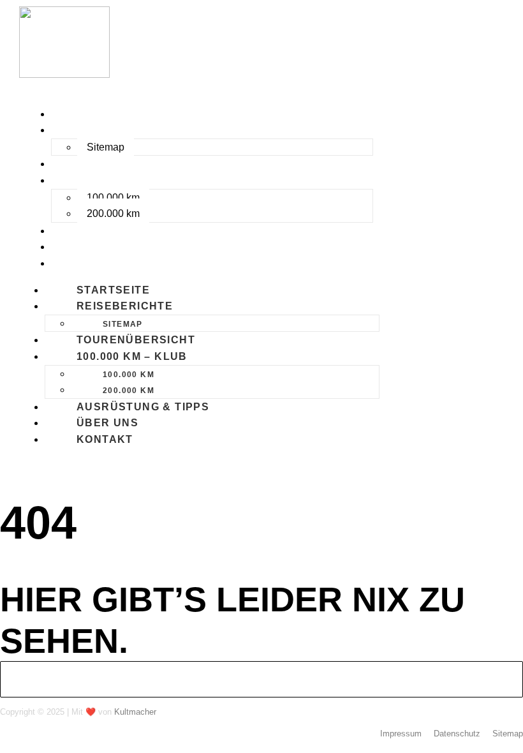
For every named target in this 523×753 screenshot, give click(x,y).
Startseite (89, 113)
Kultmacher (135, 712)
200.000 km (113, 213)
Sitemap (105, 147)
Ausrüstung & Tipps (119, 230)
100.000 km (113, 197)
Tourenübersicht (112, 163)
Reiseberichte (101, 129)
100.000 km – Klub (108, 180)
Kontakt (81, 263)
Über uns (84, 246)
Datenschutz (457, 733)
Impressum (401, 733)
